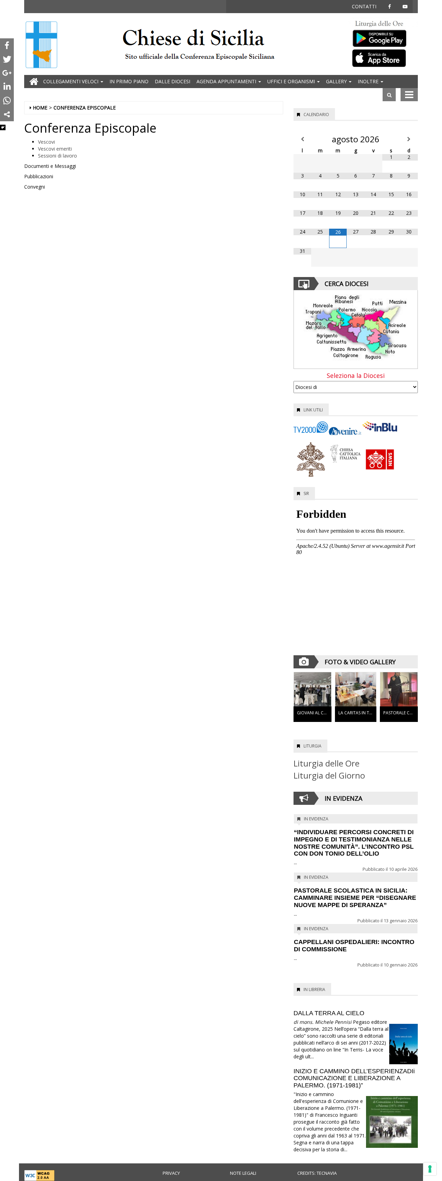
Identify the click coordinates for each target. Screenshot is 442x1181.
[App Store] (383, 57)
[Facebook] (7, 45)
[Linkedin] (7, 87)
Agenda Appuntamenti (227, 81)
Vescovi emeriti (55, 148)
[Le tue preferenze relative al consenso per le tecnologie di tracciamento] (429, 1168)
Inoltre (369, 81)
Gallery (337, 81)
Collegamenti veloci (71, 81)
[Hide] (3, 127)
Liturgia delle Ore (326, 763)
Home (40, 107)
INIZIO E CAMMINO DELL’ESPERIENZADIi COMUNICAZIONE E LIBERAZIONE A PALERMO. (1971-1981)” (354, 1078)
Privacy (171, 1173)
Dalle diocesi (172, 81)
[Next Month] (409, 139)
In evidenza (316, 819)
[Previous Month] (302, 139)
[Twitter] (7, 59)
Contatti (364, 6)
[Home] (41, 45)
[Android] (383, 37)
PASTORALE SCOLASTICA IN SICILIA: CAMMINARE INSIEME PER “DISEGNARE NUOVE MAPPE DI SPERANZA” (355, 897)
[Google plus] (7, 73)
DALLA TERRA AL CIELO (329, 1013)
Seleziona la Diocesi (356, 375)
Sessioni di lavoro (57, 155)
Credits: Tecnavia (317, 1173)
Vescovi (46, 142)
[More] (7, 114)
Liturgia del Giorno (329, 775)
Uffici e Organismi (291, 81)
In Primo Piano (128, 81)
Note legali (243, 1173)
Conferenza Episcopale (85, 107)
